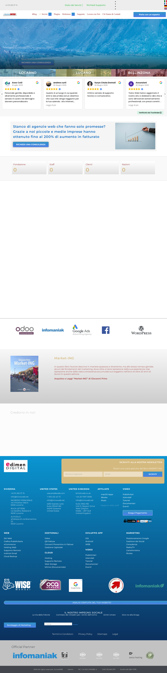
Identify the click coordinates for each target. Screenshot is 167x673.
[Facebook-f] (7, 478)
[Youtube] (45, 478)
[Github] (53, 478)
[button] (165, 94)
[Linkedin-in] (30, 478)
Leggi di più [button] (51, 105)
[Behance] (38, 478)
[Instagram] (22, 478)
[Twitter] (15, 478)
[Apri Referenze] (73, 14)
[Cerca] (75, 624)
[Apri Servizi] (50, 14)
